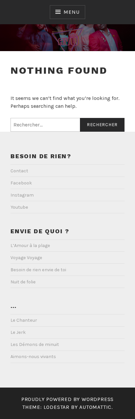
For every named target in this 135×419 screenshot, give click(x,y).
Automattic (95, 407)
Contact (19, 171)
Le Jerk (18, 332)
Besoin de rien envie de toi (38, 270)
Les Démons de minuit (34, 344)
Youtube (19, 207)
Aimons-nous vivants (33, 356)
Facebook (21, 183)
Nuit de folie (23, 282)
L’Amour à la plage (30, 245)
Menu (71, 12)
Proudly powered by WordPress (67, 399)
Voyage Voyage (26, 257)
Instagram (22, 195)
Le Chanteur (23, 320)
